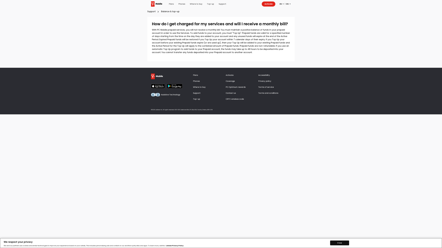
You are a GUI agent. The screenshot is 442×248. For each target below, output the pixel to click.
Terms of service (266, 87)
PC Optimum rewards (236, 87)
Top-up (210, 4)
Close (339, 243)
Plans (171, 4)
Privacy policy (264, 81)
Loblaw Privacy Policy (174, 246)
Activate (269, 4)
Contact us (231, 93)
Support (222, 4)
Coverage (230, 81)
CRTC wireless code (235, 99)
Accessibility (264, 75)
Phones (181, 4)
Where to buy (196, 4)
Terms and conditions (268, 93)
